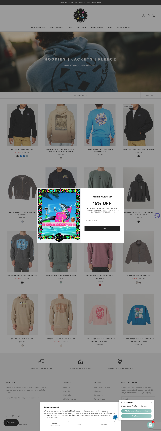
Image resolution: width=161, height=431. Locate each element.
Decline (104, 424)
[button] (150, 425)
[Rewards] (11, 422)
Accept (79, 424)
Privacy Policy (52, 417)
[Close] (121, 190)
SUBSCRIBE (102, 229)
